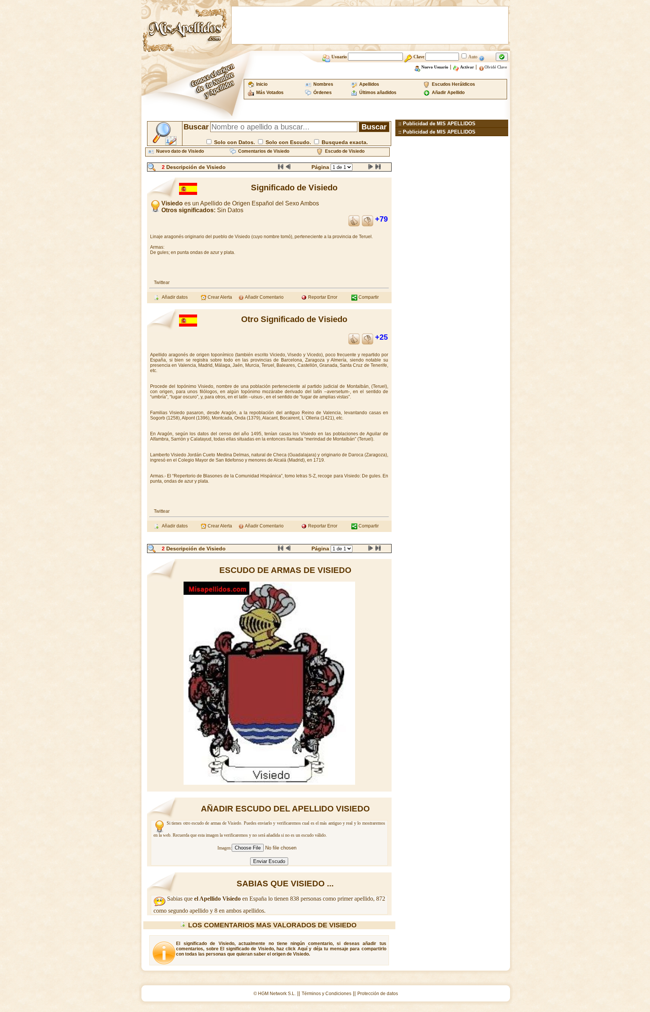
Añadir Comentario (264, 297)
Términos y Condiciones (326, 993)
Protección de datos (377, 993)
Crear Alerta (219, 297)
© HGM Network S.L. (275, 993)
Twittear (162, 282)
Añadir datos (173, 297)
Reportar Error (322, 297)
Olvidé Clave (495, 67)
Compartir (368, 297)
